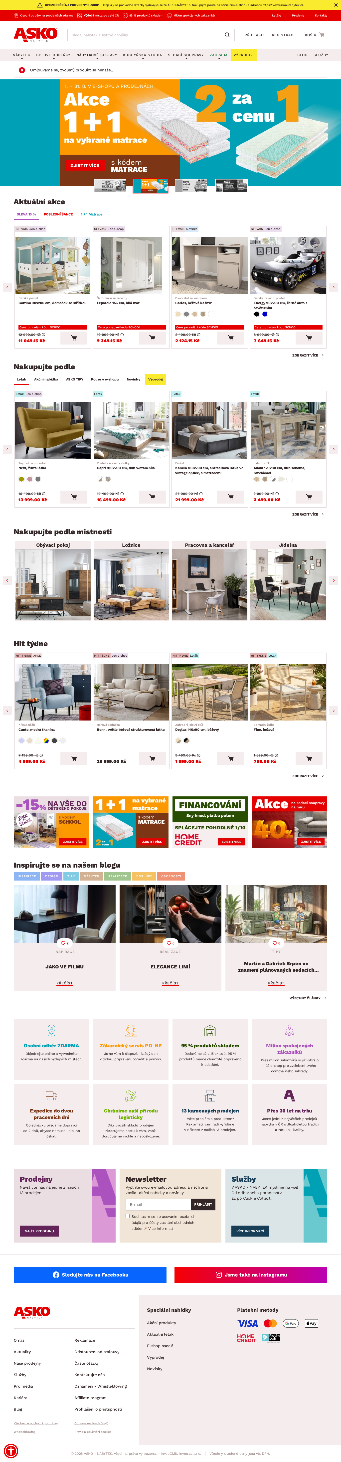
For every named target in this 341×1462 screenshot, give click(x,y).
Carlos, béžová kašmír (193, 300)
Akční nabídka (46, 379)
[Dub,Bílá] (100, 479)
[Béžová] (178, 314)
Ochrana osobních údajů (91, 1423)
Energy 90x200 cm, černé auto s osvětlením (280, 303)
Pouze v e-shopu (105, 379)
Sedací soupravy (186, 55)
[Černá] (257, 314)
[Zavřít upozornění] (336, 5)
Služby (321, 55)
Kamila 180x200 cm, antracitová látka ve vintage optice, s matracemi (209, 468)
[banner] (51, 822)
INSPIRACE (27, 876)
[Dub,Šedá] (108, 479)
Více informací (160, 1228)
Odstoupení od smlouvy (96, 1351)
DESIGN (51, 876)
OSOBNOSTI (171, 876)
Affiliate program (90, 1397)
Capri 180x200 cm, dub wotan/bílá (126, 465)
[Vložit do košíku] (73, 338)
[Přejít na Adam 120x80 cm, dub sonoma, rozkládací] (288, 430)
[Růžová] (30, 479)
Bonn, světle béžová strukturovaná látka (131, 727)
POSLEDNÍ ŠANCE (58, 214)
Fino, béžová (264, 727)
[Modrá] (265, 314)
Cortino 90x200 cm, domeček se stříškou (52, 300)
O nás (19, 1340)
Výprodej (155, 379)
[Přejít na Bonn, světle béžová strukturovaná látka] (131, 692)
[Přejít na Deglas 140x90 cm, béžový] (209, 692)
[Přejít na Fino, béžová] (288, 692)
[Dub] (195, 314)
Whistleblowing (24, 1432)
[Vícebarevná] (46, 741)
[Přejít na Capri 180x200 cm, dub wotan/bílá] (131, 430)
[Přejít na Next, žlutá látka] (53, 430)
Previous (7, 287)
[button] (11, 1451)
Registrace (284, 35)
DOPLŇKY (144, 876)
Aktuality (22, 1351)
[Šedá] (38, 479)
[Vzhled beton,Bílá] (273, 479)
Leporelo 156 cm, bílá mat (118, 300)
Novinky (133, 379)
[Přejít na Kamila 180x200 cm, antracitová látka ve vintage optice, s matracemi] (209, 430)
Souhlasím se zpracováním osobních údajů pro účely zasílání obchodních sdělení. (163, 1222)
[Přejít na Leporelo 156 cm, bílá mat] (131, 265)
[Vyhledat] (228, 35)
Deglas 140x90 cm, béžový (197, 727)
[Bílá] (211, 314)
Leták (21, 379)
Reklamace (84, 1340)
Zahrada (219, 55)
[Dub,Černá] (186, 741)
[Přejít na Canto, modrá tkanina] (53, 692)
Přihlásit (255, 35)
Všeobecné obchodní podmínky (35, 1423)
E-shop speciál (161, 1345)
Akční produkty (161, 1322)
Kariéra (20, 1397)
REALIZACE (117, 876)
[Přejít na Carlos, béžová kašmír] (209, 265)
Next (333, 287)
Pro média (23, 1386)
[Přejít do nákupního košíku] (314, 35)
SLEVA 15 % (26, 214)
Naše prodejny (27, 1363)
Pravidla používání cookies (92, 1432)
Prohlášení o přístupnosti (98, 1409)
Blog (302, 55)
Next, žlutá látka (32, 465)
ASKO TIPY (74, 379)
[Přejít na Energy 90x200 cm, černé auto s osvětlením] (288, 265)
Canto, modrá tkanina (36, 727)
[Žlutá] (21, 479)
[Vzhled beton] (186, 314)
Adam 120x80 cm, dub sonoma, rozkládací (279, 468)
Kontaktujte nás (89, 1374)
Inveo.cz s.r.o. (190, 1454)
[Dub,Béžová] (178, 741)
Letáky (277, 15)
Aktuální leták (160, 1334)
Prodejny (298, 15)
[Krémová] (38, 741)
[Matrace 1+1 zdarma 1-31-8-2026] (170, 132)
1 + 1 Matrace (91, 214)
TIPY (71, 876)
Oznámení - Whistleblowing (100, 1386)
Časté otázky (86, 1363)
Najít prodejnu (39, 1231)
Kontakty (321, 15)
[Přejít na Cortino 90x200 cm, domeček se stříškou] (53, 265)
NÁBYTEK (91, 876)
